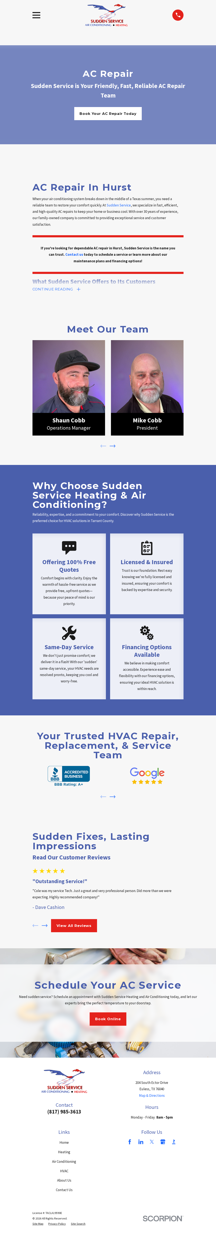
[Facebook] (129, 1141)
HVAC (64, 1171)
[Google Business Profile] (162, 1141)
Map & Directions (152, 1095)
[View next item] (112, 446)
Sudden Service (119, 205)
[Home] (106, 15)
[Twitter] (151, 1141)
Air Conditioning (64, 1161)
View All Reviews (74, 926)
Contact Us (64, 1190)
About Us (64, 1180)
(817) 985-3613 (64, 1111)
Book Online (108, 1019)
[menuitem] (37, 1223)
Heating (64, 1152)
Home (64, 1142)
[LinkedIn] (140, 1141)
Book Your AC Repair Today (108, 113)
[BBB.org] (173, 1141)
